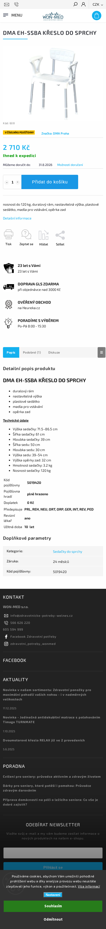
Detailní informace (17, 218)
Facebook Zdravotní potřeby (33, 636)
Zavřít (91, 253)
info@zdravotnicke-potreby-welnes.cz (41, 615)
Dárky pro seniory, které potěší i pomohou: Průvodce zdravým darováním (47, 788)
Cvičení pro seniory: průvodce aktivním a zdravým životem (52, 776)
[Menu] (12, 14)
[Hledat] (75, 4)
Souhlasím (53, 906)
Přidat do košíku (50, 181)
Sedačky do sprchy (67, 551)
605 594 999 (13, 629)
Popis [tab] (11, 352)
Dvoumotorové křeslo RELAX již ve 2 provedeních (44, 740)
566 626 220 (20, 623)
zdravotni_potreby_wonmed (33, 644)
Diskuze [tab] (54, 352)
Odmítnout (53, 919)
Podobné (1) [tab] (32, 352)
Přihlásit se (53, 867)
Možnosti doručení (70, 165)
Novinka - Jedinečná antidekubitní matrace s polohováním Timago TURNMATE (51, 719)
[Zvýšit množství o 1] (18, 182)
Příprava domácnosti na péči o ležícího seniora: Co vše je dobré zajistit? (50, 802)
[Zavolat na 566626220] (17, 4)
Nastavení (53, 895)
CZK (96, 4)
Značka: (55, 133)
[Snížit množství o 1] (6, 182)
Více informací (89, 886)
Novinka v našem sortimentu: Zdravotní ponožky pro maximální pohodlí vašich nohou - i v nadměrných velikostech (47, 694)
